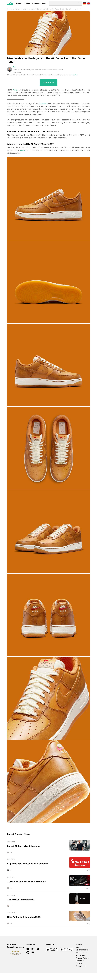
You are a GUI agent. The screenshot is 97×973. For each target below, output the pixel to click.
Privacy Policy (82, 958)
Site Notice (80, 952)
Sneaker (18, 3)
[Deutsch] (84, 3)
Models (79, 947)
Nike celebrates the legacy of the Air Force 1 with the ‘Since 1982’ (51, 9)
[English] (88, 3)
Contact (79, 961)
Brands (79, 944)
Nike (15, 90)
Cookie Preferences (81, 964)
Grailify (23, 150)
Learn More (74, 74)
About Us (80, 955)
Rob (14, 67)
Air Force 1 (43, 103)
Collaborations (82, 950)
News (44, 3)
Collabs (26, 3)
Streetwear (35, 3)
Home (9, 9)
